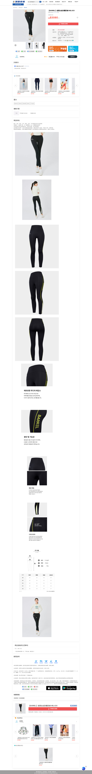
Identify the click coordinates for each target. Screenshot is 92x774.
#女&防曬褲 (21, 698)
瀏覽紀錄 (70, 1)
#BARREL (16, 698)
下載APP (76, 1)
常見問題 (50, 771)
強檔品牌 (20, 7)
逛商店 (73, 56)
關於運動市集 (39, 771)
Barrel (25, 7)
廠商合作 (54, 771)
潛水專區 (15, 7)
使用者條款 (44, 771)
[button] (43, 45)
